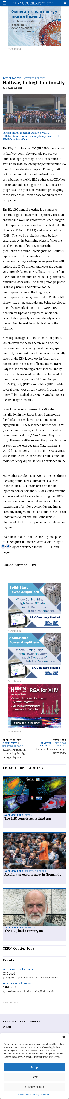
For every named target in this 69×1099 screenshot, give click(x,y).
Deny (34, 1077)
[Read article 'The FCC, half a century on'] (34, 907)
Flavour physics (46, 744)
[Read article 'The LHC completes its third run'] (34, 795)
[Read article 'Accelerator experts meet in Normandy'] (34, 851)
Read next (59, 740)
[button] (63, 1037)
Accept (35, 1067)
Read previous (12, 740)
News (28, 815)
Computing (10, 743)
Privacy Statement (40, 1094)
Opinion (30, 927)
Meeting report (34, 78)
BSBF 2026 (9, 987)
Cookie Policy (24, 1094)
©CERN (7, 1027)
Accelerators (12, 78)
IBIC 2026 (9, 973)
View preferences (34, 1086)
